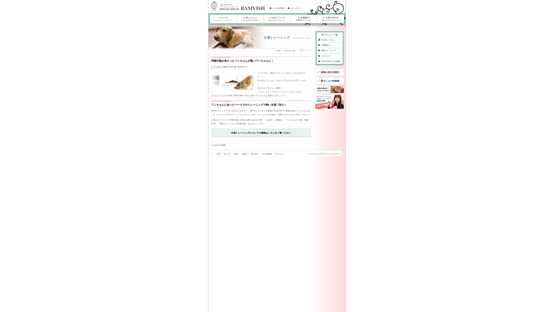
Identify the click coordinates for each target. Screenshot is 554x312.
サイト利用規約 (279, 8)
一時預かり (325, 45)
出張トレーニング (328, 51)
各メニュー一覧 (290, 50)
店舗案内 (244, 154)
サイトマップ (295, 8)
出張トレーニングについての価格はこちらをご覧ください (261, 133)
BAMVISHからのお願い (331, 61)
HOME (278, 50)
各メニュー (227, 154)
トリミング (325, 56)
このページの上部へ (220, 145)
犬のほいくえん (327, 40)
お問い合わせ (254, 154)
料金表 (236, 154)
